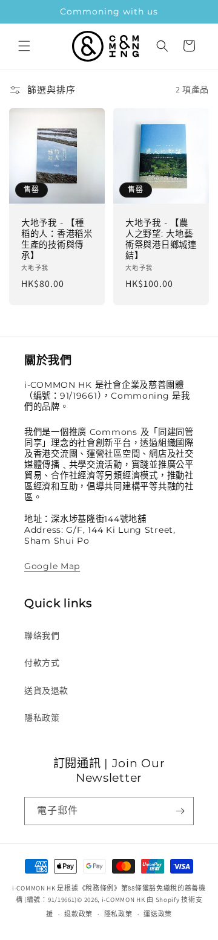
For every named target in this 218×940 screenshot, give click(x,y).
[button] (24, 46)
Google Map (52, 566)
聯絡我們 (41, 635)
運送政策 (158, 914)
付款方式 (41, 662)
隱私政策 (41, 717)
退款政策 (78, 914)
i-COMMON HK (123, 899)
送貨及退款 (46, 690)
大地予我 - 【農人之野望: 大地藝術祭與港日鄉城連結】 (161, 239)
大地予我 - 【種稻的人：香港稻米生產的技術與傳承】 (57, 239)
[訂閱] (180, 811)
